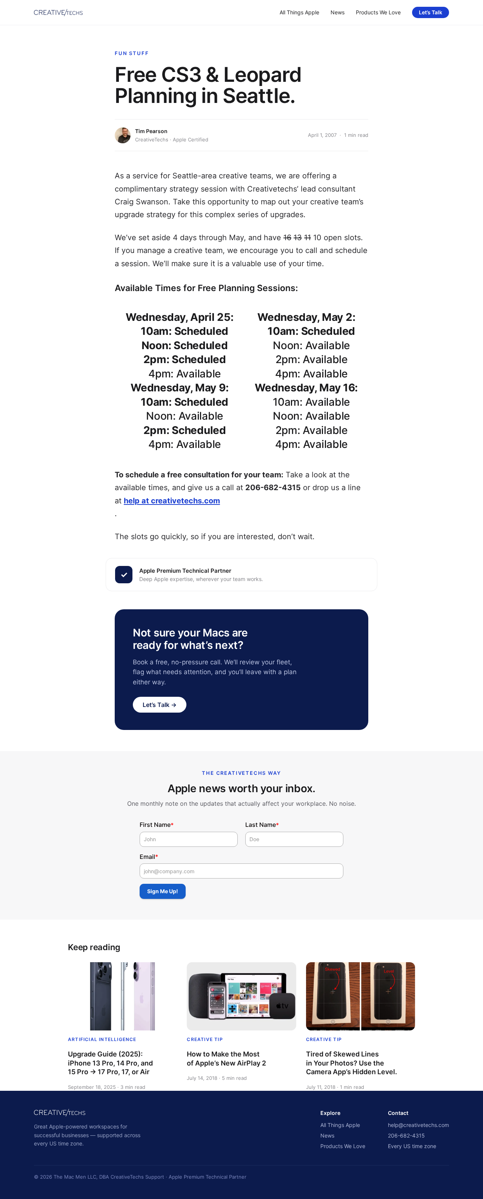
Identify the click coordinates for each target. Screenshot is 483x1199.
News (338, 12)
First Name (157, 825)
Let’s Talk (430, 12)
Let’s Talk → (160, 704)
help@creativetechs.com (418, 1125)
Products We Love (378, 12)
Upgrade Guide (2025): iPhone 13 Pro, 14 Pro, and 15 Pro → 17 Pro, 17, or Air (110, 1063)
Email (149, 857)
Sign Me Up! (162, 891)
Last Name (262, 825)
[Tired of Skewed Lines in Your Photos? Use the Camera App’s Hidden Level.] (360, 996)
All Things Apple (299, 12)
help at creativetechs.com (172, 500)
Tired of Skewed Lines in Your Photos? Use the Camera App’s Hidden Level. (351, 1063)
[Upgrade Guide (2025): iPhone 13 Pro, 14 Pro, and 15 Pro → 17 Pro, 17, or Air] (122, 996)
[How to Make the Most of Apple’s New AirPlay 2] (241, 996)
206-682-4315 (406, 1135)
